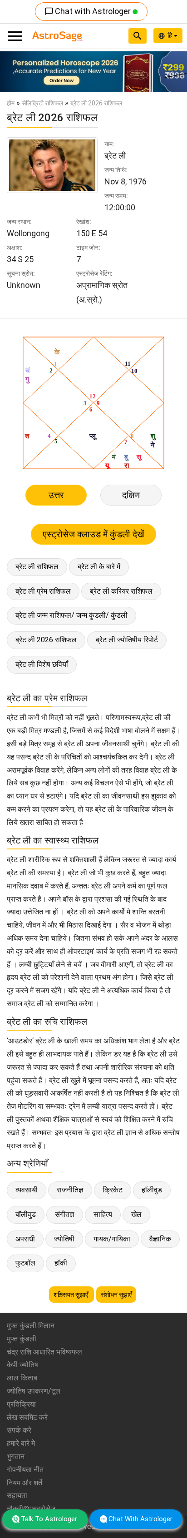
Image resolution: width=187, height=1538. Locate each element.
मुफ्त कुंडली (21, 1339)
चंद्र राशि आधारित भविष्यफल (44, 1352)
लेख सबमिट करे (27, 1417)
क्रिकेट (113, 1190)
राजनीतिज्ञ (70, 1190)
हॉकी (60, 1263)
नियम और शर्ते (24, 1482)
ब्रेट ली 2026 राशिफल (46, 639)
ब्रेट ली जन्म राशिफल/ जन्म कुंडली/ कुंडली (71, 615)
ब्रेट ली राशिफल (37, 566)
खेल (136, 1214)
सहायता (17, 1495)
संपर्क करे (19, 1430)
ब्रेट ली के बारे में (99, 566)
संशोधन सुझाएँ (116, 1294)
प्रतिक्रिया (21, 1404)
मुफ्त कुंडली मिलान (30, 1325)
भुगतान (16, 1456)
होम (11, 103)
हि (170, 35)
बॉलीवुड (25, 1214)
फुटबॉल (25, 1263)
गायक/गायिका (112, 1239)
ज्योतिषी (64, 1239)
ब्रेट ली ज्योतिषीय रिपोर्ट (127, 639)
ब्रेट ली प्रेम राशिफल (43, 591)
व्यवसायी (26, 1190)
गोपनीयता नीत (25, 1469)
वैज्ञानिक (160, 1239)
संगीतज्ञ (64, 1214)
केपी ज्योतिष (22, 1364)
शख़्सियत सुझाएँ (71, 1294)
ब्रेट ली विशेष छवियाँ (41, 664)
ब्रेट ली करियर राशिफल (121, 591)
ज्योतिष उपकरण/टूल (33, 1391)
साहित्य (103, 1214)
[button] (14, 71)
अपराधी (25, 1239)
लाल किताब (22, 1378)
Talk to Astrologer (49, 1519)
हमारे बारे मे (21, 1443)
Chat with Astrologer (88, 11)
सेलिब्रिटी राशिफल (42, 103)
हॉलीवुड (152, 1190)
